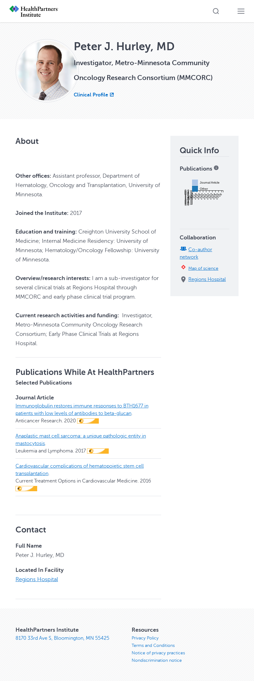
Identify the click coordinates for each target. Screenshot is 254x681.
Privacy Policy (145, 638)
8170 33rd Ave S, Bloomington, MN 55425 (62, 638)
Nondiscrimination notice (157, 660)
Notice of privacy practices (158, 653)
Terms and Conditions (153, 645)
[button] (216, 11)
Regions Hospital (36, 579)
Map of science (203, 268)
